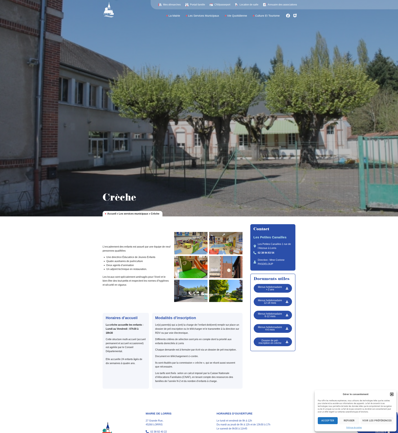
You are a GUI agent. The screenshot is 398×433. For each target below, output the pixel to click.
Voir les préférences (377, 420)
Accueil (111, 213)
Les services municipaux (133, 213)
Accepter (327, 420)
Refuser (349, 420)
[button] (391, 394)
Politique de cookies (354, 427)
